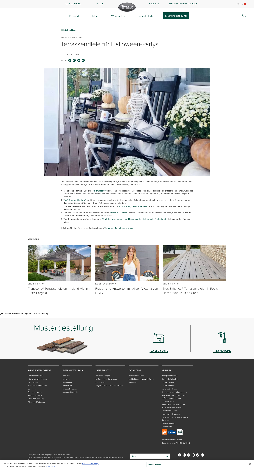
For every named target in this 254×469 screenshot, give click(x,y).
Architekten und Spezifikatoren (141, 379)
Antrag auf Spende (70, 392)
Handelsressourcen (136, 375)
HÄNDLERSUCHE (73, 3)
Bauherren (133, 382)
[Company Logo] (127, 7)
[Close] (250, 464)
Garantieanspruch (35, 392)
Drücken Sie (67, 385)
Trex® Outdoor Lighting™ (75, 200)
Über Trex (66, 375)
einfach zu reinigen (118, 212)
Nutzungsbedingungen (171, 414)
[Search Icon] (244, 16)
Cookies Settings (154, 464)
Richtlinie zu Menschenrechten (174, 392)
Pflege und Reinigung (36, 402)
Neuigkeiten (67, 382)
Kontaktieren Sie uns (36, 375)
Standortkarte (167, 426)
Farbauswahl (101, 382)
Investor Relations (69, 389)
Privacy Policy (51, 466)
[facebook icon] (69, 60)
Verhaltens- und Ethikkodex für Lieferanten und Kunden (174, 396)
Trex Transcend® (99, 190)
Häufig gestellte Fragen (37, 379)
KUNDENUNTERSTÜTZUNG (39, 370)
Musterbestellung (176, 16)
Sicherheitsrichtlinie (169, 389)
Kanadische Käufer (169, 410)
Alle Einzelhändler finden (172, 439)
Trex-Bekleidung (168, 423)
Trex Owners (33, 382)
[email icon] (83, 60)
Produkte (74, 16)
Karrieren (66, 379)
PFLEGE (99, 3)
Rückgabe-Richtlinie (170, 375)
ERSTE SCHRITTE (103, 370)
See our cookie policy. (90, 464)
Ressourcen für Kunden (37, 385)
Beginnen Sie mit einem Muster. (120, 228)
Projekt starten (146, 16)
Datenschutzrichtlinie (170, 379)
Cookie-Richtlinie (168, 385)
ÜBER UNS (154, 3)
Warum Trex (118, 16)
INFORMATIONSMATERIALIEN (183, 3)
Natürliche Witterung (36, 398)
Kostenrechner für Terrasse (106, 379)
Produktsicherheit (35, 395)
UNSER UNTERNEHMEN (72, 370)
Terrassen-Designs (103, 375)
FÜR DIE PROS (135, 370)
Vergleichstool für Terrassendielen (109, 385)
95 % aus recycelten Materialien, (133, 206)
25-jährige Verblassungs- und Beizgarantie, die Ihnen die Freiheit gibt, (134, 219)
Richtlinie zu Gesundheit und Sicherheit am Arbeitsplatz (173, 406)
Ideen (95, 16)
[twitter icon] (78, 60)
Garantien (32, 389)
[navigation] (127, 4)
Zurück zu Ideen (69, 30)
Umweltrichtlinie (168, 401)
